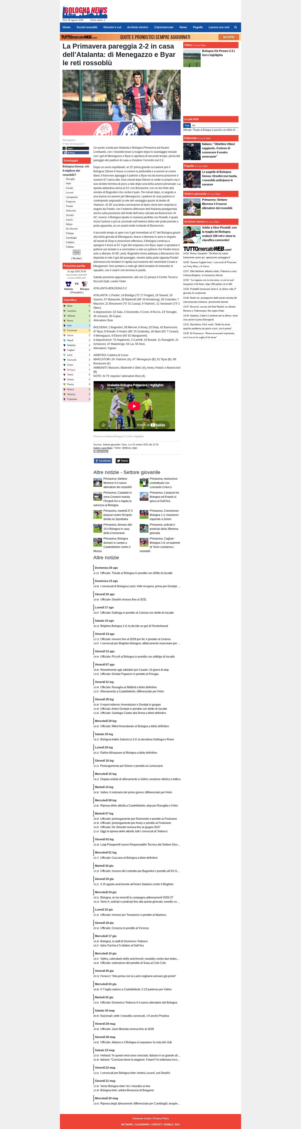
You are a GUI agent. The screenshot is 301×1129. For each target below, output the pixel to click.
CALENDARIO (142, 1124)
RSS (177, 1124)
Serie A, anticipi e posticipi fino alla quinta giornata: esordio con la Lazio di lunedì (150, 901)
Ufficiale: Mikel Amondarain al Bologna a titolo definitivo (134, 726)
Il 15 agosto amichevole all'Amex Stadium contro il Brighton (136, 884)
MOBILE (168, 1124)
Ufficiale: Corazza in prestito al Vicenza (124, 928)
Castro (69, 219)
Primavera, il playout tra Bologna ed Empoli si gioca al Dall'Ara (164, 496)
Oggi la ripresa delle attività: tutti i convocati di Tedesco (134, 831)
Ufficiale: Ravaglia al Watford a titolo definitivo (128, 687)
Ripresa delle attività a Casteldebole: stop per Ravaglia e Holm (139, 805)
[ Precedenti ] (76, 292)
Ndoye (69, 224)
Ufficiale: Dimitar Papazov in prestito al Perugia (129, 673)
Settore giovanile (112, 444)
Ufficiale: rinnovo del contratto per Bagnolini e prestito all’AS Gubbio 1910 (145, 871)
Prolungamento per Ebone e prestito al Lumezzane (131, 765)
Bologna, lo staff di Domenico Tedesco (124, 941)
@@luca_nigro (129, 448)
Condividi (104, 460)
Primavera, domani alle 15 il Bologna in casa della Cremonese (117, 528)
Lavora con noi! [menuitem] (219, 27)
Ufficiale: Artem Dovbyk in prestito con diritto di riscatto (133, 708)
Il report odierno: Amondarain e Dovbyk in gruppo (130, 704)
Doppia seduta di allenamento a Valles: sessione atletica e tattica (140, 779)
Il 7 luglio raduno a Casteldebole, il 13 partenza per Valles (136, 989)
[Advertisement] (211, 91)
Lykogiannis (72, 197)
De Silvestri (72, 228)
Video (188, 45)
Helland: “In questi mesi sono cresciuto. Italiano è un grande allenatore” (144, 1055)
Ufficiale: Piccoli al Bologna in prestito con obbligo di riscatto (137, 656)
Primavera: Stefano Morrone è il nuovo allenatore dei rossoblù (117, 483)
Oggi (187, 125)
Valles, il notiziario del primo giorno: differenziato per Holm (136, 792)
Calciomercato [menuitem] (163, 27)
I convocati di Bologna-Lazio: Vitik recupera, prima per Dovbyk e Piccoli (144, 586)
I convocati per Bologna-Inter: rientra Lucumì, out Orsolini (135, 1072)
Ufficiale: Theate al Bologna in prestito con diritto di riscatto (136, 573)
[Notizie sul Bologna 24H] (85, 10)
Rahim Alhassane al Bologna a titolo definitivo (128, 752)
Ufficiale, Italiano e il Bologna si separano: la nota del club (136, 1042)
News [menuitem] (183, 27)
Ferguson (70, 201)
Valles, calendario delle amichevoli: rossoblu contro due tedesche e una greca (148, 958)
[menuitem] (235, 27)
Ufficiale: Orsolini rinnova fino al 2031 (123, 599)
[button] (77, 252)
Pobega (70, 233)
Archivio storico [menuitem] (137, 27)
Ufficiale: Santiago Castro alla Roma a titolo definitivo (133, 712)
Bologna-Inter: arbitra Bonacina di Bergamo (127, 1090)
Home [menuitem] (67, 27)
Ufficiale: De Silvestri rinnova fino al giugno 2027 (130, 827)
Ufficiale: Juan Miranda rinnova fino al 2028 (127, 1029)
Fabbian (70, 247)
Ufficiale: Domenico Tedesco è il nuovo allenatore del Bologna (138, 1002)
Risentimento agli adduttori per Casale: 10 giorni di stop (134, 669)
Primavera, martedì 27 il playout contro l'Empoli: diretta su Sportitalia (118, 515)
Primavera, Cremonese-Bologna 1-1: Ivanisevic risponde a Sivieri (164, 515)
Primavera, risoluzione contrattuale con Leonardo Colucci (163, 483)
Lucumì (70, 192)
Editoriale (190, 138)
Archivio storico (194, 221)
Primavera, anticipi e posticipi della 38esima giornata (164, 528)
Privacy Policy (161, 1118)
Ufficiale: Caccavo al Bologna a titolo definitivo (129, 857)
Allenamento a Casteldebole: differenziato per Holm (132, 691)
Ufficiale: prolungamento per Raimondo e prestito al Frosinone (138, 818)
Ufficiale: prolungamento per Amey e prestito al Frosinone (135, 822)
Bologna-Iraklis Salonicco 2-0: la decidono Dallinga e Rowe (137, 739)
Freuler (69, 206)
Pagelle (189, 165)
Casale (69, 188)
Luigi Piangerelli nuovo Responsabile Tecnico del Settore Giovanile (142, 844)
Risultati (77, 258)
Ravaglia (70, 179)
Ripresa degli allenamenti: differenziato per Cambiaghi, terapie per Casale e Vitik (150, 1103)
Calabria (70, 242)
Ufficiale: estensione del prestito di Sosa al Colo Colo (133, 962)
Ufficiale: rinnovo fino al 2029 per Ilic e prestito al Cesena (135, 639)
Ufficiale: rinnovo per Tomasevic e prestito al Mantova (133, 914)
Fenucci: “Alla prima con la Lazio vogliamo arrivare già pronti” (138, 976)
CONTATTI (156, 1124)
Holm (68, 183)
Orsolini (70, 215)
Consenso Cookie (141, 1118)
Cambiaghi (71, 238)
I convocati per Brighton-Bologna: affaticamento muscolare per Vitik (141, 643)
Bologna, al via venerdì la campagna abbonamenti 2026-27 (136, 897)
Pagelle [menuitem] (198, 27)
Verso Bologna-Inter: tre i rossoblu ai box (125, 1086)
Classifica (70, 299)
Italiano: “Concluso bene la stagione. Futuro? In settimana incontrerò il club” (146, 1059)
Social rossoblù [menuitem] (87, 27)
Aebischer (71, 210)
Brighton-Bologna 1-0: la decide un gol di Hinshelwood (134, 625)
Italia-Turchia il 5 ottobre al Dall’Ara (122, 945)
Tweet (124, 460)
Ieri (193, 125)
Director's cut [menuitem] (112, 27)
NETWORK (127, 1124)
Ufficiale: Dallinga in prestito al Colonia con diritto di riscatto (137, 612)
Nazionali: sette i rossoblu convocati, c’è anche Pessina (134, 1015)
